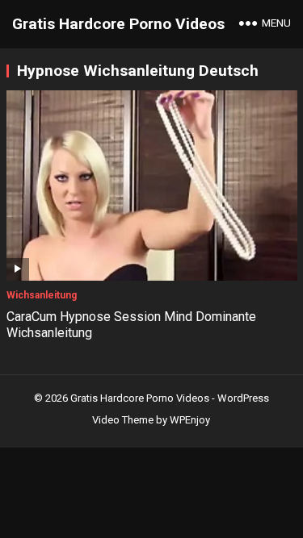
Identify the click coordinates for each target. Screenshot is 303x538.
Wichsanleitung (41, 295)
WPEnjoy (190, 420)
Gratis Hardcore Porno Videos (118, 24)
